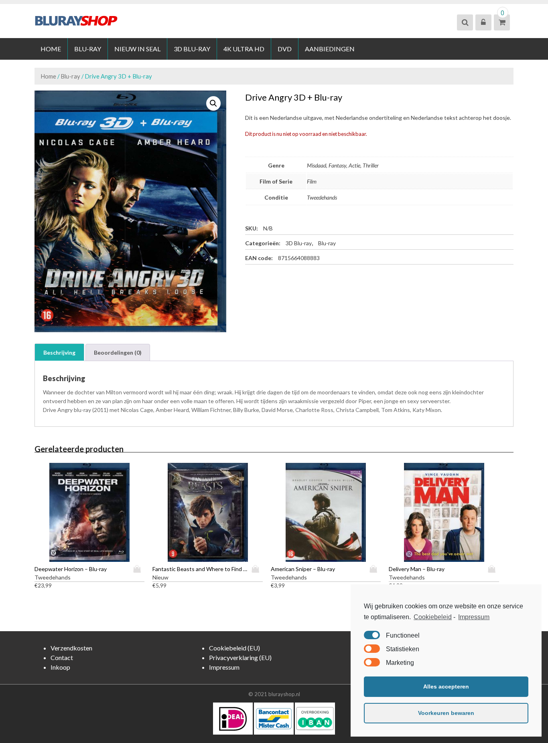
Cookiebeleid (433, 617)
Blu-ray (87, 48)
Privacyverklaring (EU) (240, 657)
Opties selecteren (138, 569)
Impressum (473, 617)
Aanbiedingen (330, 48)
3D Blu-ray (192, 48)
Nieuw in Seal (137, 48)
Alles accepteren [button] (446, 686)
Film (312, 181)
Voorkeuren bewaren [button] (446, 713)
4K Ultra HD (243, 48)
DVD (285, 48)
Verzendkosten (71, 648)
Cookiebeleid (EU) (234, 648)
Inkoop (60, 667)
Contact (62, 657)
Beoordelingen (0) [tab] (118, 352)
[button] (213, 103)
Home (51, 48)
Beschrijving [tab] (59, 352)
